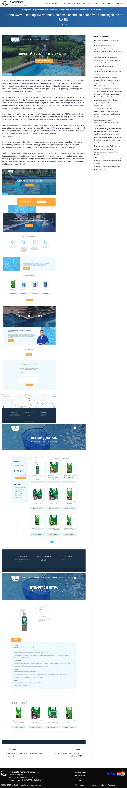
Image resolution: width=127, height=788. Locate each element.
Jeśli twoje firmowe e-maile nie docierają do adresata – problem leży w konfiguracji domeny (107, 160)
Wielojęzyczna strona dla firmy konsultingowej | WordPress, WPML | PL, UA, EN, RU (106, 122)
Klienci (102, 3)
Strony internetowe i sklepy (40, 10)
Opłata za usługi (80, 773)
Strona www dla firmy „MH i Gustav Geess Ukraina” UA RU (66, 753)
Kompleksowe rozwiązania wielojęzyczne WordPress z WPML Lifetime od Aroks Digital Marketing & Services (107, 131)
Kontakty (110, 3)
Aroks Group (80, 775)
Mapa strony (80, 785)
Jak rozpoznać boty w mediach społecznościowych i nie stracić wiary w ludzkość (106, 152)
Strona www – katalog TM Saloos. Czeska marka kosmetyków (24, 753)
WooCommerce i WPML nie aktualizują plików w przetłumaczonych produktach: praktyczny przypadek (106, 42)
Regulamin (112, 785)
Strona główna (26, 10)
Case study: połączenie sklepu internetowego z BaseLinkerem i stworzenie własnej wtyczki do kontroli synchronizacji (107, 68)
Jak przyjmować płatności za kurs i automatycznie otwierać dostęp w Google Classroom (107, 60)
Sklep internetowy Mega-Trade (103, 146)
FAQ (96, 3)
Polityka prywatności (96, 785)
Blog (90, 3)
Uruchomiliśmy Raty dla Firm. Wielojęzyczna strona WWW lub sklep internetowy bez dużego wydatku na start (106, 111)
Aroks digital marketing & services (24, 772)
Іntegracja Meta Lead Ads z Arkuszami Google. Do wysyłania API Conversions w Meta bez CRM (107, 102)
